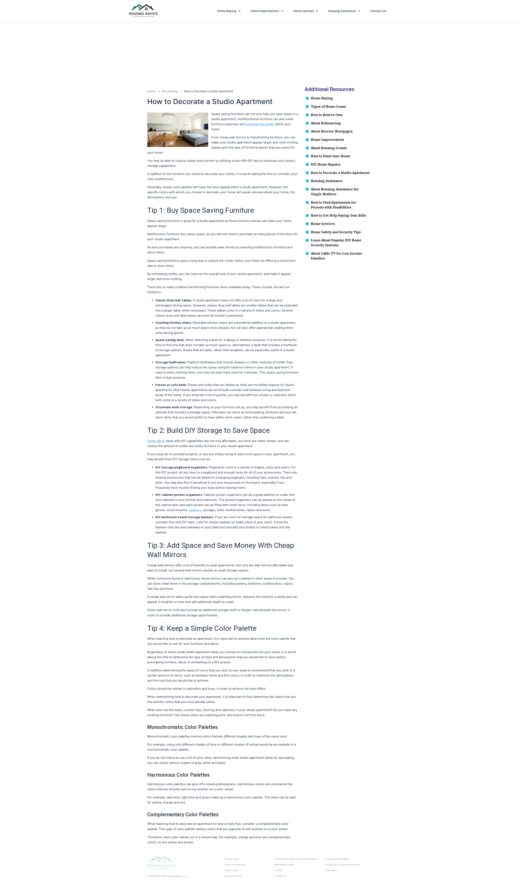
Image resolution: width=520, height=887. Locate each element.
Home (151, 91)
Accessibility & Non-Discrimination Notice (297, 859)
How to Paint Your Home (330, 156)
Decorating (170, 91)
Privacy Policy (231, 859)
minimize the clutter (260, 124)
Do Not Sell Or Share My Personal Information (342, 867)
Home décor (156, 441)
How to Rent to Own (327, 115)
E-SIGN (278, 870)
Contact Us (378, 11)
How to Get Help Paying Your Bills (338, 215)
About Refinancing (326, 123)
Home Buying (226, 11)
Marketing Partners (285, 864)
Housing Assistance (342, 11)
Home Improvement (265, 11)
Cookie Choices (232, 876)
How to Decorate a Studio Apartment (340, 173)
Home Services (304, 11)
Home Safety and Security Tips (336, 232)
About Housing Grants (329, 148)
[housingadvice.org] (161, 862)
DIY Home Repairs (325, 164)
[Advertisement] (260, 52)
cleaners (195, 510)
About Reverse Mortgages (332, 131)
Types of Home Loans (328, 107)
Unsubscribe (231, 870)
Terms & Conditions (234, 864)
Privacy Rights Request (337, 859)
